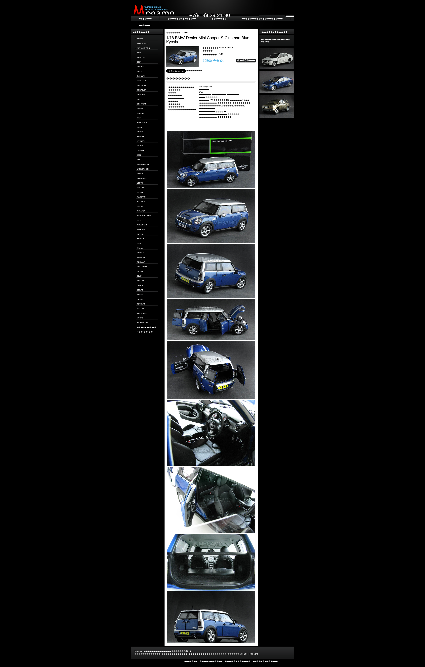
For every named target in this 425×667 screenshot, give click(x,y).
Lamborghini (143, 169)
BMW (139, 62)
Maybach (141, 202)
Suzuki (140, 299)
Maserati (141, 197)
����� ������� (211, 661)
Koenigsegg (143, 164)
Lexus (140, 183)
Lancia (140, 174)
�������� (194, 71)
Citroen (141, 95)
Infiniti (140, 146)
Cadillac (141, 76)
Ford (139, 127)
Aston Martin (143, 48)
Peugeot (141, 253)
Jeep (139, 155)
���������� (145, 332)
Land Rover (142, 178)
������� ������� (237, 661)
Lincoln (140, 188)
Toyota (140, 308)
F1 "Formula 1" (143, 322)
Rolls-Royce (143, 267)
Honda (140, 132)
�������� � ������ (182, 19)
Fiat (139, 118)
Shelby (140, 281)
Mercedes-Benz (144, 215)
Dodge (140, 108)
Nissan (140, 234)
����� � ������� (265, 661)
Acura (140, 39)
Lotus (140, 192)
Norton (140, 239)
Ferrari (140, 113)
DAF (138, 99)
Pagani (140, 248)
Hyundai (141, 141)
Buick (139, 71)
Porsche (141, 257)
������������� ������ (164, 651)
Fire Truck (142, 122)
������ (144, 25)
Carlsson (141, 81)
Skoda (140, 285)
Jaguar (140, 150)
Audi (139, 53)
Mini (139, 220)
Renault (141, 262)
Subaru (140, 295)
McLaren (141, 211)
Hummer (140, 136)
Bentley (141, 57)
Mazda (140, 206)
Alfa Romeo (142, 43)
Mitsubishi (142, 225)
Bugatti (140, 67)
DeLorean (141, 104)
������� (173, 33)
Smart (140, 290)
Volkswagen (143, 313)
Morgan (141, 229)
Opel (139, 243)
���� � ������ (146, 327)
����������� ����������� (262, 19)
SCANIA (140, 271)
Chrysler (141, 90)
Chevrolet (142, 85)
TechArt (141, 304)
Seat (139, 276)
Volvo (140, 318)
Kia (138, 160)
